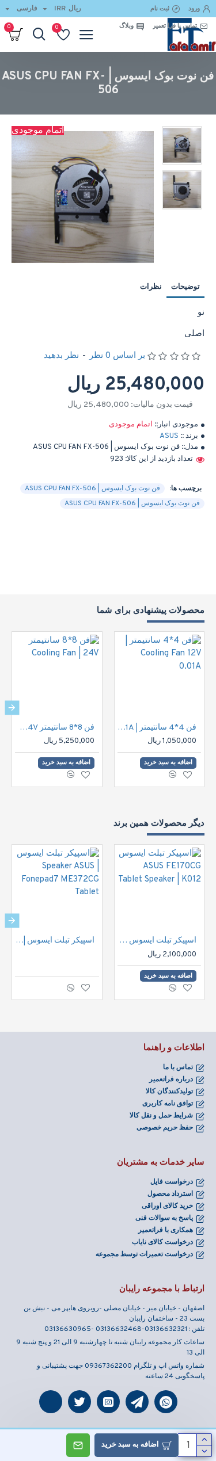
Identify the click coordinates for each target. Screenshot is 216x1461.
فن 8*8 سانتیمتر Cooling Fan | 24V (54, 728)
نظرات (151, 287)
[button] (204, 707)
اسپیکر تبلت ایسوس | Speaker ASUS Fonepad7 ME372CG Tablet (54, 940)
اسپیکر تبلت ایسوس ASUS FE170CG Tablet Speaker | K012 (157, 940)
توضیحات (185, 287)
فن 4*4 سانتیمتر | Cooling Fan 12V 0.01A (157, 728)
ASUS (169, 436)
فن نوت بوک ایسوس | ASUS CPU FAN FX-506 (92, 488)
